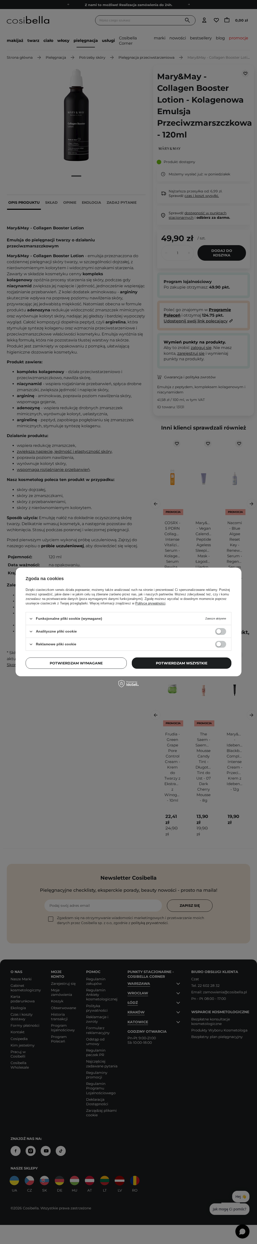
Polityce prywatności (150, 603)
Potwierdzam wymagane (76, 663)
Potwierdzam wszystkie (181, 663)
